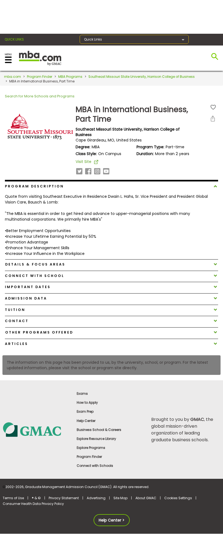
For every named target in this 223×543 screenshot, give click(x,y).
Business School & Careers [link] (99, 429)
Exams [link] (82, 393)
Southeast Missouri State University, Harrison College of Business (141, 76)
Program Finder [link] (89, 456)
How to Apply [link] (87, 402)
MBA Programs (70, 76)
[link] (37, 429)
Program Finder (39, 76)
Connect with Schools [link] (95, 465)
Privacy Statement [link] (64, 498)
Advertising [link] (96, 498)
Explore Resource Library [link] (96, 438)
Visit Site (83, 161)
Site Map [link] (120, 498)
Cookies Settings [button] (178, 498)
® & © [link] (36, 498)
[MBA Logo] (40, 57)
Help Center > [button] (112, 520)
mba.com (12, 76)
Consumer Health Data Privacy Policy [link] (33, 503)
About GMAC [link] (145, 498)
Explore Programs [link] (91, 447)
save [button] (213, 107)
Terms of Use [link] (13, 498)
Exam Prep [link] (85, 411)
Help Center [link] (86, 420)
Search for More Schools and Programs (40, 96)
